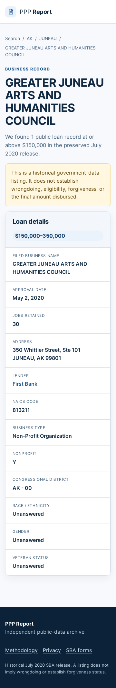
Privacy (52, 650)
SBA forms (79, 650)
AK (30, 38)
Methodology (21, 650)
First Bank (25, 384)
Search (12, 38)
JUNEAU (48, 38)
